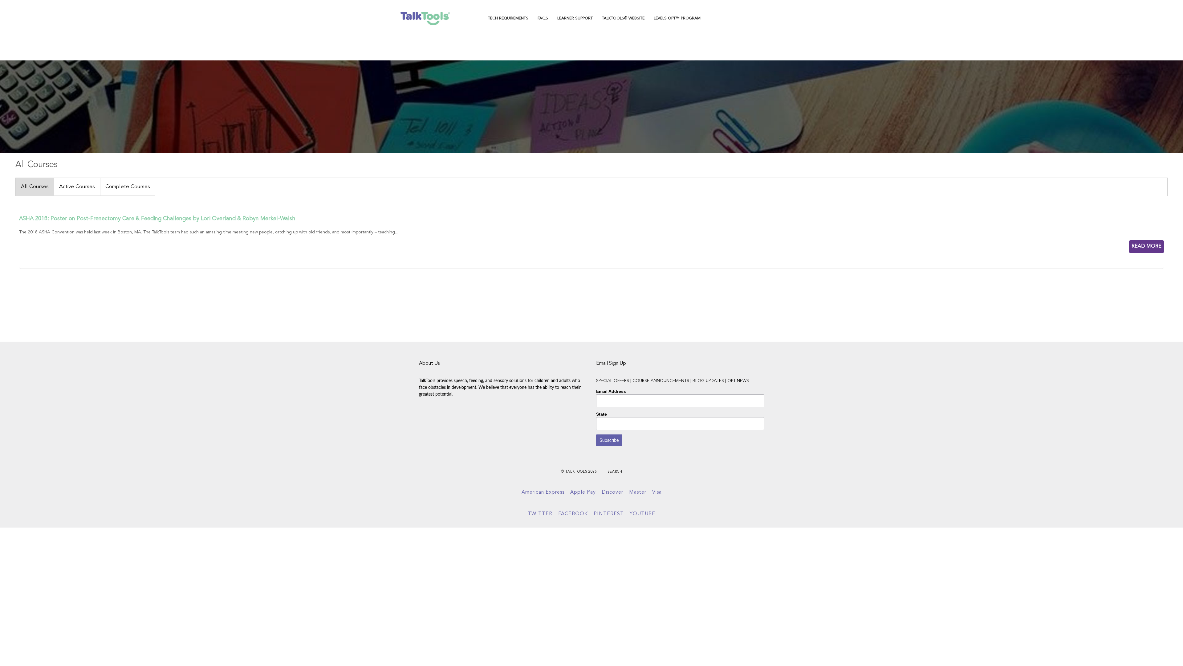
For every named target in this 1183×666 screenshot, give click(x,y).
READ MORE (1146, 246)
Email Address (611, 391)
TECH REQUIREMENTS (508, 18)
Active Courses (77, 186)
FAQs (543, 18)
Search (615, 472)
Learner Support (575, 18)
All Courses (35, 186)
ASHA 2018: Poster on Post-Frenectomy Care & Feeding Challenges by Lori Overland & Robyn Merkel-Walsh (157, 218)
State (601, 414)
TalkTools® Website (623, 18)
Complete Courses (127, 186)
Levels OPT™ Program (677, 18)
